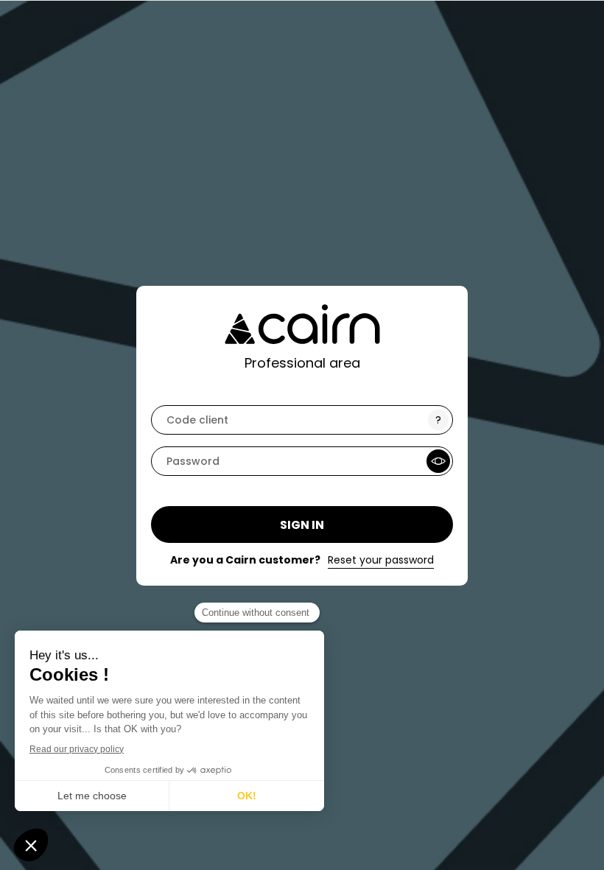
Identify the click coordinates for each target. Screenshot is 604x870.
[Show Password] (438, 461)
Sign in (302, 524)
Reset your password (381, 559)
